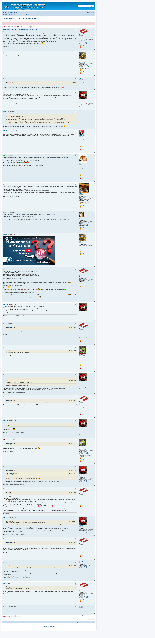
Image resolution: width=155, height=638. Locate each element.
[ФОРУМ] (25, 6)
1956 (85, 138)
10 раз (86, 169)
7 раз (86, 105)
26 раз (86, 65)
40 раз (87, 200)
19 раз (87, 170)
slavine (80, 193)
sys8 (80, 78)
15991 (85, 449)
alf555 (80, 59)
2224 (85, 38)
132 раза (87, 42)
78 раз (86, 224)
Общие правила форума (8, 23)
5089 (85, 196)
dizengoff (81, 561)
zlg (79, 34)
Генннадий (81, 354)
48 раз (87, 43)
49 (84, 564)
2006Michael (81, 135)
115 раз (87, 66)
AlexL (80, 217)
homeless (6, 92)
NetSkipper (10, 20)
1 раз (86, 566)
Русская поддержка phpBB (49, 626)
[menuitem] (10, 12)
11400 (85, 62)
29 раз (87, 85)
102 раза (87, 360)
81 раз (86, 84)
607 (84, 220)
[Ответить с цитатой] (76, 30)
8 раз (87, 106)
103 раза (87, 359)
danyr (80, 163)
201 (84, 102)
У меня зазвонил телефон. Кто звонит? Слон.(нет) (21, 18)
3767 (85, 81)
